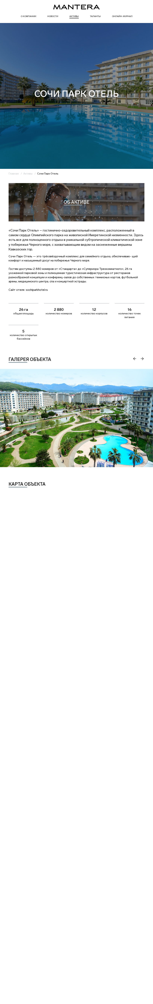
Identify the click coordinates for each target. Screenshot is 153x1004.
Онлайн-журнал (122, 16)
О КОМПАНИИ (28, 16)
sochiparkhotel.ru (37, 290)
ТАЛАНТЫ (95, 16)
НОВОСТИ (52, 16)
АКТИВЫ (74, 16)
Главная (14, 173)
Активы (27, 173)
